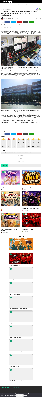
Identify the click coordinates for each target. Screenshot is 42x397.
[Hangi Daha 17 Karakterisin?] (21, 345)
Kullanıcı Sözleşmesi (5, 387)
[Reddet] (25, 395)
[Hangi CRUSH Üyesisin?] (31, 220)
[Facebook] (1, 389)
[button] (1, 2)
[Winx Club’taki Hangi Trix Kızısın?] (21, 244)
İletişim (19, 387)
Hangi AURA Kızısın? (14, 366)
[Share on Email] (25, 22)
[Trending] (3, 172)
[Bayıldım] (26, 172)
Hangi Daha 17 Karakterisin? (16, 352)
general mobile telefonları (8, 127)
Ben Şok (23, 146)
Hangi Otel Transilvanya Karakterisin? (31, 208)
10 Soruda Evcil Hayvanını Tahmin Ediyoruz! (9, 230)
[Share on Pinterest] (19, 22)
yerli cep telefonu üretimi (30, 127)
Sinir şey (8, 146)
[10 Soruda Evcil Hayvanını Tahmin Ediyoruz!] (10, 220)
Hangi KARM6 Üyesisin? (6, 187)
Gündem (3, 9)
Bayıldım (14, 146)
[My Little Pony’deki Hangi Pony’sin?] (21, 302)
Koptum (28, 146)
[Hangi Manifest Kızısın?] (21, 330)
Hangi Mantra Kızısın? (14, 294)
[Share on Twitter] (13, 22)
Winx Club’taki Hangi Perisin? (16, 380)
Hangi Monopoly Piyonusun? (8, 208)
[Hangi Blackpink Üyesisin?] (21, 273)
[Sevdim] (5, 193)
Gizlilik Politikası (13, 387)
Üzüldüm (33, 146)
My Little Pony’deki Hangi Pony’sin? (18, 308)
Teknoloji (9, 9)
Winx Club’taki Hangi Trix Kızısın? (17, 251)
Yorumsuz (3, 146)
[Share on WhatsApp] (31, 22)
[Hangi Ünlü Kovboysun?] (31, 177)
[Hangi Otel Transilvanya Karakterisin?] (31, 198)
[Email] (7, 389)
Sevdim (19, 146)
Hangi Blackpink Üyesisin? (15, 279)
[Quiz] (5, 172)
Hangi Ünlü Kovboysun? (27, 187)
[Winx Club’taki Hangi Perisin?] (21, 374)
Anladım (20, 395)
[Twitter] (5, 389)
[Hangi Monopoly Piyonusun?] (10, 198)
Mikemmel (38, 146)
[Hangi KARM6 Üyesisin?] (10, 177)
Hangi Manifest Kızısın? (15, 337)
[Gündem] (37, 9)
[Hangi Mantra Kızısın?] (21, 287)
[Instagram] (3, 389)
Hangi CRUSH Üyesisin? (27, 229)
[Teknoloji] (40, 9)
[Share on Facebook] (7, 22)
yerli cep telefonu (19, 127)
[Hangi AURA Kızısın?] (21, 359)
